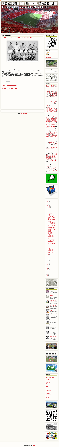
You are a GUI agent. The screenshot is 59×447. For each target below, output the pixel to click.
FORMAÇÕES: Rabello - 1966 (53, 300)
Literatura (51, 137)
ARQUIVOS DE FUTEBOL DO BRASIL (50, 377)
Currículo (56, 118)
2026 (47, 201)
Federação (48, 126)
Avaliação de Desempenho (49, 106)
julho (48, 255)
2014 (56, 96)
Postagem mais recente (5, 110)
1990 (54, 91)
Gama (55, 129)
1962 (48, 86)
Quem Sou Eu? (55, 155)
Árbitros (52, 102)
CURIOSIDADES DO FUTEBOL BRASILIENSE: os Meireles (51, 211)
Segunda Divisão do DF (53, 160)
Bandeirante (56, 106)
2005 (56, 94)
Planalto (54, 153)
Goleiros (47, 129)
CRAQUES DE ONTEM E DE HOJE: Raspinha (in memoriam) (51, 240)
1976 (52, 88)
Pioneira (53, 152)
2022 (47, 264)
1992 (47, 92)
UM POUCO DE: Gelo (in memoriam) (50, 242)
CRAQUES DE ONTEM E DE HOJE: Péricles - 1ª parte (51, 245)
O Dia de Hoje (53, 140)
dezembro (49, 206)
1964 (54, 86)
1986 (56, 90)
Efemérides (52, 122)
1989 (52, 91)
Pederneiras (47, 151)
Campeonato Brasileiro (49, 109)
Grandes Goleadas (53, 129)
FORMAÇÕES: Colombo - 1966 (53, 315)
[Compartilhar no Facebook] (8, 81)
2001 (46, 94)
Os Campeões (53, 143)
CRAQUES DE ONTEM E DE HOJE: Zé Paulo (51, 224)
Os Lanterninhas (51, 148)
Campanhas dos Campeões (52, 108)
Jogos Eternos (47, 135)
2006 (47, 95)
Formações (47, 127)
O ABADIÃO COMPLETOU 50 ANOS (51, 222)
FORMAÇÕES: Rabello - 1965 (53, 305)
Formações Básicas (53, 127)
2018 (56, 97)
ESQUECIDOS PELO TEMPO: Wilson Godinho (51, 218)
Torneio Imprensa (51, 167)
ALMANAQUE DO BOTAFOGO (49, 376)
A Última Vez (56, 99)
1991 (56, 91)
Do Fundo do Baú (48, 121)
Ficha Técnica (52, 126)
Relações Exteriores (54, 158)
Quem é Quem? (51, 155)
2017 (54, 97)
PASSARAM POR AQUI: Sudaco (53, 331)
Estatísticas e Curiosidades (49, 125)
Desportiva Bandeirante (48, 120)
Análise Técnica (48, 101)
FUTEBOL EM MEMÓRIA (48, 391)
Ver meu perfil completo (48, 57)
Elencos (55, 122)
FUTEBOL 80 (47, 389)
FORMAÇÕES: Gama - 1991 (50, 232)
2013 (54, 96)
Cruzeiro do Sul (50, 117)
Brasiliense (55, 107)
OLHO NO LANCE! (51, 295)
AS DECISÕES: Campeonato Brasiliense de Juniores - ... (51, 231)
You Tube (56, 170)
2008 (53, 95)
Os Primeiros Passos (54, 149)
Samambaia (54, 159)
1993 (49, 92)
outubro (49, 208)
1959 (51, 85)
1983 (49, 90)
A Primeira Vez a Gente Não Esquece (51, 99)
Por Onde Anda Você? (50, 154)
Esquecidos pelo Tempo (49, 123)
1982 (46, 90)
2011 (48, 96)
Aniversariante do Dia (53, 101)
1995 (54, 92)
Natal (56, 138)
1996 (56, 92)
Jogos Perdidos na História (51, 137)
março (48, 260)
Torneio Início (48, 168)
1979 (49, 89)
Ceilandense (47, 112)
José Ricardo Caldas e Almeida (51, 56)
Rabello (50, 156)
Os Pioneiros (55, 148)
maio (48, 258)
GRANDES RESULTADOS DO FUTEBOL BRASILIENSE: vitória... (51, 229)
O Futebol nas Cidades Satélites (51, 141)
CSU (56, 117)
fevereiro (49, 261)
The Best (48, 166)
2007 (50, 95)
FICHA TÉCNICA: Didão (50, 221)
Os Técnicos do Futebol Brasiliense (51, 150)
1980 (52, 89)
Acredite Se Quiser (49, 100)
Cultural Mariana (47, 118)
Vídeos (49, 170)
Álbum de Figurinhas (54, 100)
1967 (51, 87)
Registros (52, 157)
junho (48, 256)
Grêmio (51, 131)
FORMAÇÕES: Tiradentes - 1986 (51, 225)
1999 (53, 93)
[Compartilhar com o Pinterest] (9, 81)
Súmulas (47, 164)
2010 (46, 96)
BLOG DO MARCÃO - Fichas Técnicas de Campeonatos (50, 379)
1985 (54, 90)
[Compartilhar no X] (7, 81)
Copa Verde (51, 115)
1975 (49, 88)
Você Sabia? (52, 170)
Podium (56, 153)
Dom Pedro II (52, 121)
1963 (51, 86)
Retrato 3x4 (50, 159)
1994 (52, 92)
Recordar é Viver (48, 157)
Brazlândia (47, 108)
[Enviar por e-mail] (6, 81)
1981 (55, 89)
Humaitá (56, 133)
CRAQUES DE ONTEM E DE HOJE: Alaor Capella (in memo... (51, 216)
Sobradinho (55, 163)
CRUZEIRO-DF (47, 386)
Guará (54, 131)
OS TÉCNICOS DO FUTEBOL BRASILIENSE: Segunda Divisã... (51, 227)
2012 (51, 96)
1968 (54, 87)
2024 (47, 204)
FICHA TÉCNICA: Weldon (52, 310)
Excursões (54, 125)
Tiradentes (52, 166)
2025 (50, 98)
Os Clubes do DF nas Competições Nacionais (51, 145)
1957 (46, 85)
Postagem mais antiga (40, 110)
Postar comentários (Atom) (23, 113)
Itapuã (53, 134)
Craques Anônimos (48, 116)
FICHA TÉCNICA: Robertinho (53, 290)
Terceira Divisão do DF (54, 165)
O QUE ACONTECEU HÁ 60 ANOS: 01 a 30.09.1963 (51, 253)
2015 (48, 97)
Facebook (56, 125)
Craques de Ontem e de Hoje (51, 117)
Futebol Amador (53, 128)
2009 (55, 95)
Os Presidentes (48, 149)
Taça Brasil (53, 164)
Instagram (48, 134)
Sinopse (52, 163)
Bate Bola (48, 107)
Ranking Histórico (54, 156)
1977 (55, 88)
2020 (47, 265)
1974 (46, 88)
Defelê (48, 119)
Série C (54, 162)
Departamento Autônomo (53, 119)
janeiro (48, 263)
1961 (56, 85)
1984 (52, 90)
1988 (49, 91)
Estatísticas (53, 124)
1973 (55, 88)
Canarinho (56, 110)
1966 (48, 87)
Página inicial (23, 110)
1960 (53, 85)
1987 (47, 91)
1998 (50, 93)
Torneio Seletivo (53, 168)
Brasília (51, 107)
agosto (48, 254)
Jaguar (56, 134)
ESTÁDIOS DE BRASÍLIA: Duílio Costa (51, 234)
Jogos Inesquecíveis (53, 135)
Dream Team (55, 121)
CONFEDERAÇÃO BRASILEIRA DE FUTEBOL (51, 385)
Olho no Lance (51, 142)
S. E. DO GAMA (47, 398)
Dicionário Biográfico (54, 120)
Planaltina (51, 153)
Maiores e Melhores (48, 138)
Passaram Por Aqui (52, 150)
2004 (54, 94)
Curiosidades (52, 118)
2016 (51, 97)
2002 (49, 94)
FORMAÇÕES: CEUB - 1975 (53, 336)
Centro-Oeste (55, 112)
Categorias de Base (53, 111)
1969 (56, 87)
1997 (47, 93)
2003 (51, 94)
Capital (48, 111)
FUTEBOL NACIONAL (48, 393)
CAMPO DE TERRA (48, 382)
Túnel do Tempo (51, 169)
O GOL (46, 396)
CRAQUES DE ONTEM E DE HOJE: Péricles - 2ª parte (51, 243)
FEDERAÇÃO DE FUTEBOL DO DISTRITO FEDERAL (51, 387)
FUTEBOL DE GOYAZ (48, 390)
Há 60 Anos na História (52, 132)
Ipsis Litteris (51, 134)
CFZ (49, 113)
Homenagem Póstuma (52, 133)
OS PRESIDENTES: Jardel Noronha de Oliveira (51, 220)
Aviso (53, 106)
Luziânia (55, 137)
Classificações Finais (53, 113)
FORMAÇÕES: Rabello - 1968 (53, 320)
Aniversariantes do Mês (48, 102)
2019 (47, 267)
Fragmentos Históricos (48, 128)
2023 (47, 205)
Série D (56, 162)
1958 (48, 85)
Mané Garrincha (53, 138)
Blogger (34, 445)
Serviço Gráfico (48, 163)
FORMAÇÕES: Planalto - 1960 (51, 238)
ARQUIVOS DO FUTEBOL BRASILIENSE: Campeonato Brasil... (51, 214)
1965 (56, 86)
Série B (51, 162)
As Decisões (48, 104)
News (47, 139)
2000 (55, 93)
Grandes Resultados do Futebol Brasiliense (51, 131)
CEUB (46, 113)
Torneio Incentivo (55, 167)
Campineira (53, 110)
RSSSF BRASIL (47, 397)
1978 (46, 89)
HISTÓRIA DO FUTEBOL (48, 394)
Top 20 (56, 166)
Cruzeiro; (54, 117)
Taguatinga (49, 165)
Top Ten (47, 167)
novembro (49, 207)
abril (48, 259)
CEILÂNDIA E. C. (48, 383)
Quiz (47, 156)
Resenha (47, 159)
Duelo (48, 122)
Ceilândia (51, 112)
